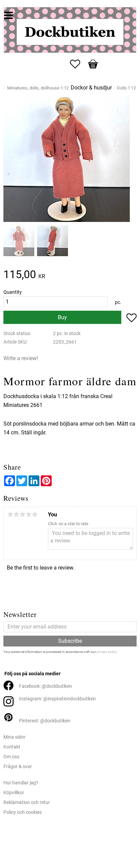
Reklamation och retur (26, 802)
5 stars (35, 514)
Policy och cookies (22, 812)
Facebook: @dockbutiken (45, 686)
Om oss (11, 757)
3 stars (22, 514)
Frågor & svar (17, 766)
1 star (10, 514)
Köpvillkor (13, 793)
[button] (78, 64)
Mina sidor (14, 737)
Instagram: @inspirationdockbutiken (57, 699)
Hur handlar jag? (20, 783)
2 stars (16, 514)
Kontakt (11, 747)
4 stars (28, 514)
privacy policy (106, 652)
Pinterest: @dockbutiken (44, 721)
